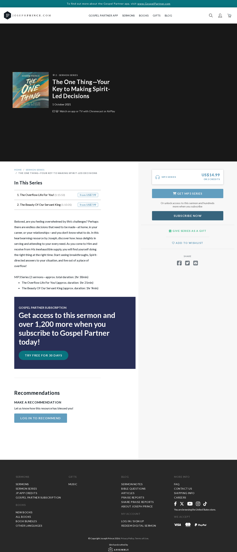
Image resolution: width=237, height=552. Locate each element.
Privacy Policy (127, 538)
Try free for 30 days (43, 355)
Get (189, 193)
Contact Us (183, 488)
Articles (127, 493)
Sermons (22, 476)
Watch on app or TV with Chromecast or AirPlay (87, 111)
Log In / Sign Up (132, 521)
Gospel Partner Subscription (38, 497)
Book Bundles (26, 521)
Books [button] (144, 15)
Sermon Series (35, 169)
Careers (180, 497)
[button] (220, 15)
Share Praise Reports (137, 501)
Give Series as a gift (189, 230)
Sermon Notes (132, 484)
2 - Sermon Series (66, 75)
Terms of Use (141, 538)
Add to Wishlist (189, 242)
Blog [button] (168, 15)
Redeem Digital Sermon (138, 525)
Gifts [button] (157, 15)
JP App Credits (26, 493)
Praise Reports (132, 497)
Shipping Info (184, 493)
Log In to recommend (40, 418)
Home (18, 169)
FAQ (177, 484)
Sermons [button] (128, 15)
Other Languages (29, 525)
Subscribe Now (188, 215)
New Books (24, 512)
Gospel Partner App (103, 15)
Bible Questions (133, 488)
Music (73, 484)
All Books (23, 516)
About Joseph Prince (137, 506)
